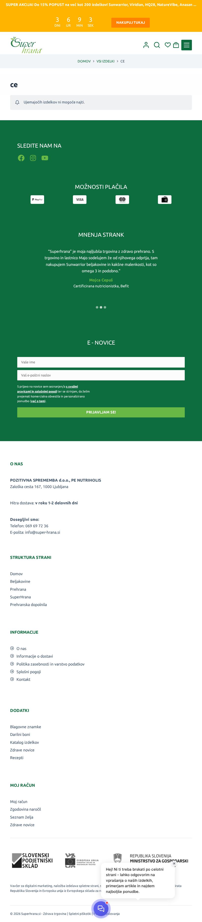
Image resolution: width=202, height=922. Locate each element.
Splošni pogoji (29, 671)
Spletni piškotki (80, 913)
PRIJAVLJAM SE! (101, 412)
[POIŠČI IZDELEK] (157, 45)
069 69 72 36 (36, 526)
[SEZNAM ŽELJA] (168, 45)
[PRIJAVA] (146, 45)
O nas (21, 648)
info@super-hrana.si (42, 532)
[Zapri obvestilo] (174, 863)
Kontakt (23, 679)
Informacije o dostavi (35, 656)
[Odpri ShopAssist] (101, 908)
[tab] (97, 307)
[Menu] (186, 45)
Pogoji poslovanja (107, 913)
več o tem (38, 401)
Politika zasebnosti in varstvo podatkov (50, 664)
